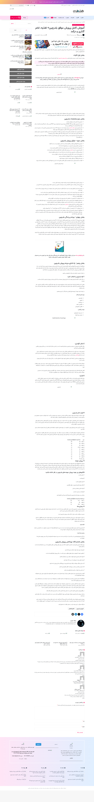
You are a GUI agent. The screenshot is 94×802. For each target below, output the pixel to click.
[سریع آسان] (59, 48)
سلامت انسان (72, 128)
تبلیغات (53, 17)
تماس (46, 17)
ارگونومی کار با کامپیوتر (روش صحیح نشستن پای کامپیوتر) (27, 124)
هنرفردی (71, 758)
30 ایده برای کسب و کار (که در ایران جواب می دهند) (77, 643)
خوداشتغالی (71, 609)
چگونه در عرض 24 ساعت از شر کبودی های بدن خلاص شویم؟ (27, 110)
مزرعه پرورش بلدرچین (63, 58)
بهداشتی (77, 355)
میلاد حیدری (80, 35)
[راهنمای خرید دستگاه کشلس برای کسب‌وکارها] (28, 36)
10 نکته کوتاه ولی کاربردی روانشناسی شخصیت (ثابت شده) (27, 97)
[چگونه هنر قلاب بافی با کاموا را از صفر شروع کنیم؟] (28, 48)
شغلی (82, 17)
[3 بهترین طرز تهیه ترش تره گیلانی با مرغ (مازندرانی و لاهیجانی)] (28, 42)
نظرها (15, 30)
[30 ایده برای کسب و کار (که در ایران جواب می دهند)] (76, 637)
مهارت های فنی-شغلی (77, 22)
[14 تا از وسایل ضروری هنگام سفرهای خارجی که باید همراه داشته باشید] (15, 105)
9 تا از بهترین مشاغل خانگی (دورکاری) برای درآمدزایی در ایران (42, 643)
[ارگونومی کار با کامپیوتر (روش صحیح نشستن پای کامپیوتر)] (26, 118)
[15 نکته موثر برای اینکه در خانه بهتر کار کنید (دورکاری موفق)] (59, 637)
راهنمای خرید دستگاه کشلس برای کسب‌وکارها (18, 35)
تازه (26, 30)
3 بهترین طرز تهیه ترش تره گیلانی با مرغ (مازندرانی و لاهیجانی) (17, 41)
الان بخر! (33, 2)
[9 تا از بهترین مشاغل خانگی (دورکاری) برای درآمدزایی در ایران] (42, 637)
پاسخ (83, 664)
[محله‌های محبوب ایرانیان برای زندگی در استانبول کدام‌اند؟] (28, 62)
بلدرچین (66, 204)
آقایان (78, 17)
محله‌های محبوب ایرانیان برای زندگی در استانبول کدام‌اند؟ (17, 61)
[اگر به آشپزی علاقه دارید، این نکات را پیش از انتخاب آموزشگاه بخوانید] (28, 57)
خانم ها (72, 17)
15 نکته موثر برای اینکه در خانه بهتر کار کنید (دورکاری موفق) (60, 643)
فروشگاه (24, 17)
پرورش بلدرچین (80, 609)
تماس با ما (21, 758)
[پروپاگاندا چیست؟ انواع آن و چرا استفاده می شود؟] (15, 118)
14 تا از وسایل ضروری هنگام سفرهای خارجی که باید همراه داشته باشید (15, 110)
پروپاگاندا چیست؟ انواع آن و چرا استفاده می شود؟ (15, 123)
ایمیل (83, 726)
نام (83, 721)
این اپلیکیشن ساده (79, 255)
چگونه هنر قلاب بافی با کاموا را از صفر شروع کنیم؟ (17, 47)
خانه (83, 22)
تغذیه (71, 150)
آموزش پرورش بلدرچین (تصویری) (66, 22)
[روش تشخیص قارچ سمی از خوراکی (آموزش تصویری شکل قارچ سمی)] (15, 91)
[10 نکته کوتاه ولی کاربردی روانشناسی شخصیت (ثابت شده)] (26, 91)
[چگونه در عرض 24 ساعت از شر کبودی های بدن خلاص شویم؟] (26, 105)
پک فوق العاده (77, 78)
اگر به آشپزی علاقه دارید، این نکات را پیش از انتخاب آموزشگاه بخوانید (17, 56)
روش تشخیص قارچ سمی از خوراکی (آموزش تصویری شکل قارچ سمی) (15, 97)
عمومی (67, 17)
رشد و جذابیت (61, 17)
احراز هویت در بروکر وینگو (27, 52)
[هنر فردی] (78, 11)
